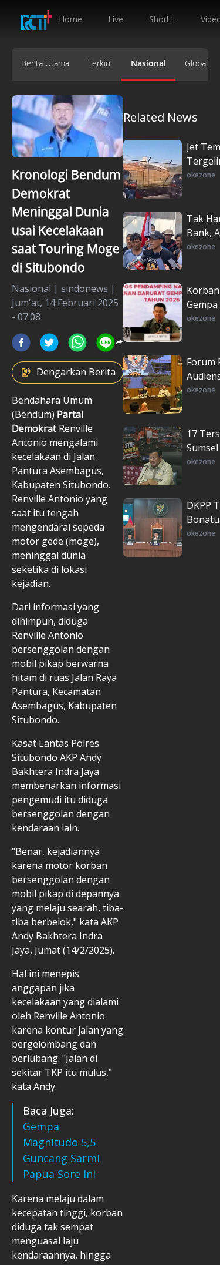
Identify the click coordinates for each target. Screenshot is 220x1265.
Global (196, 63)
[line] (105, 342)
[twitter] (49, 342)
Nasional (148, 63)
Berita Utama (45, 63)
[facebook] (21, 342)
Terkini (100, 63)
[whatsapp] (77, 342)
